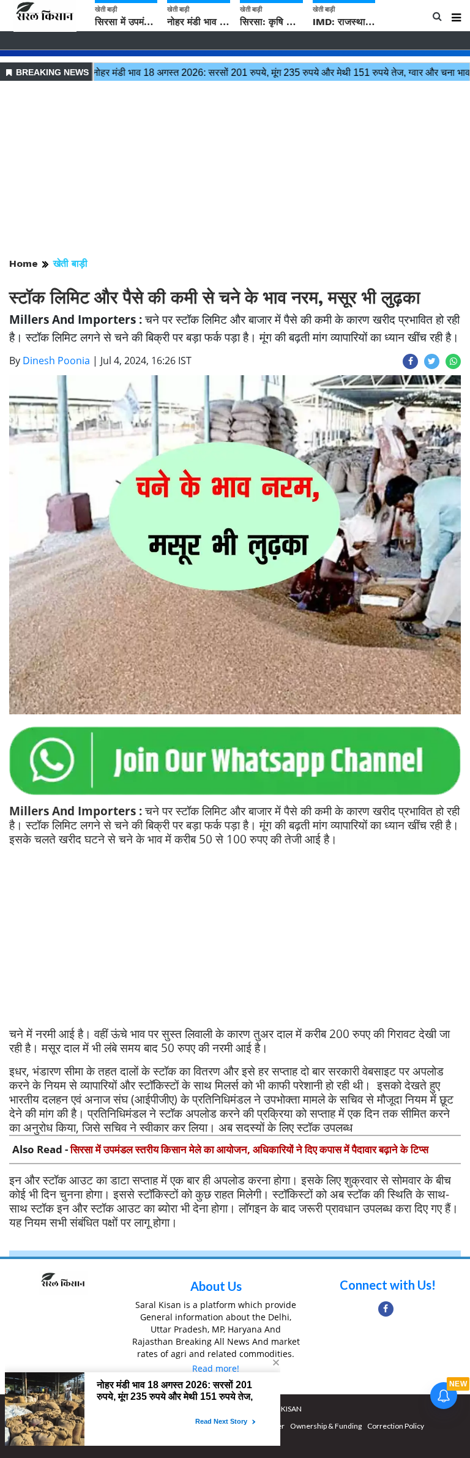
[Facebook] (386, 1309)
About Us (216, 1286)
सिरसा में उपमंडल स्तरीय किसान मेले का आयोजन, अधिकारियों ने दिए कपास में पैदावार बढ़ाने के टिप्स (249, 1149)
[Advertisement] (235, 170)
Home (23, 263)
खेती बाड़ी (70, 263)
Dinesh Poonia (56, 360)
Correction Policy (395, 1425)
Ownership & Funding (326, 1425)
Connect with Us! (388, 1284)
